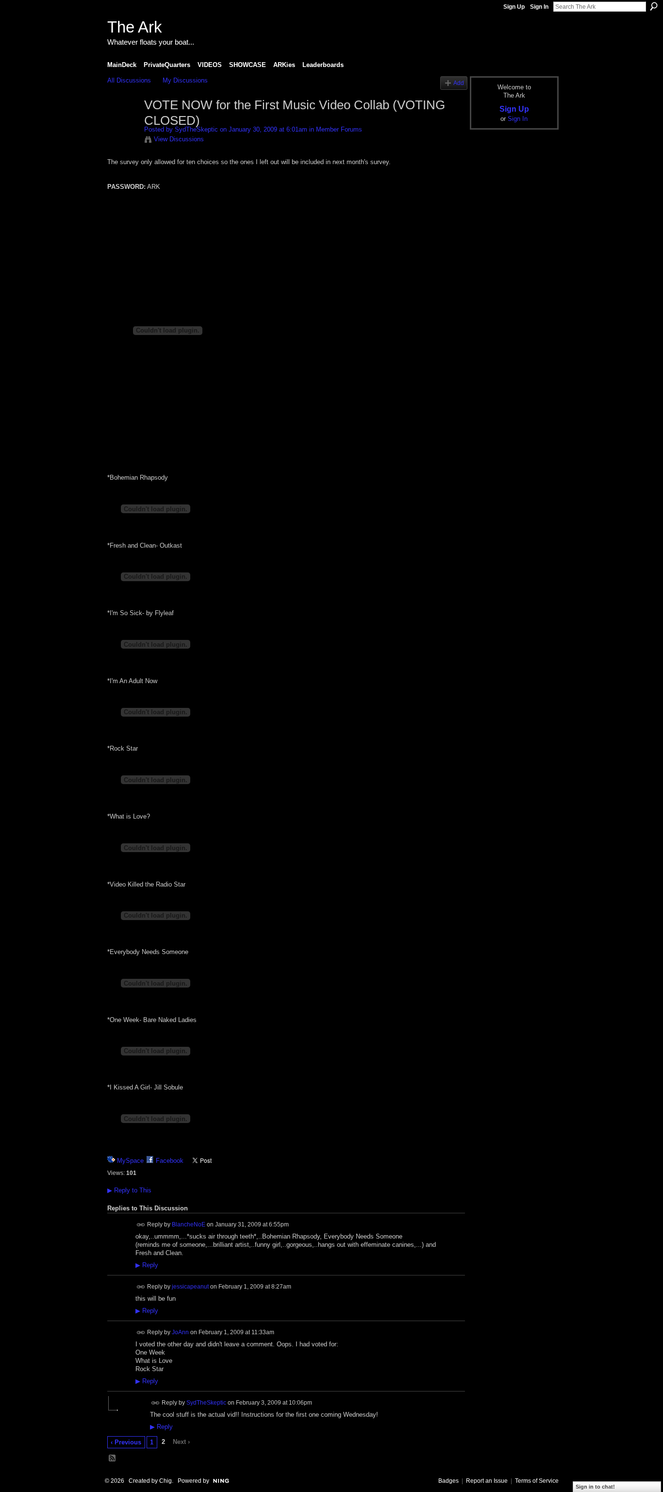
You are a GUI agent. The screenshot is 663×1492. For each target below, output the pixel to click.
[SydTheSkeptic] (122, 126)
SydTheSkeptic (196, 129)
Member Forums (339, 129)
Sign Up (514, 6)
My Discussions (185, 80)
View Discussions (179, 139)
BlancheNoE (188, 1224)
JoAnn (180, 1331)
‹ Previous (126, 1442)
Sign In (539, 6)
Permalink (141, 1224)
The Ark (134, 27)
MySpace (130, 1160)
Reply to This (129, 1190)
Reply (146, 1265)
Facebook (169, 1160)
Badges (448, 1480)
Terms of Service (537, 1480)
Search (654, 6)
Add (458, 83)
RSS (112, 1458)
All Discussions (129, 80)
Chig (165, 1480)
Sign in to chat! (595, 1487)
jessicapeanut (190, 1286)
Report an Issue (487, 1480)
